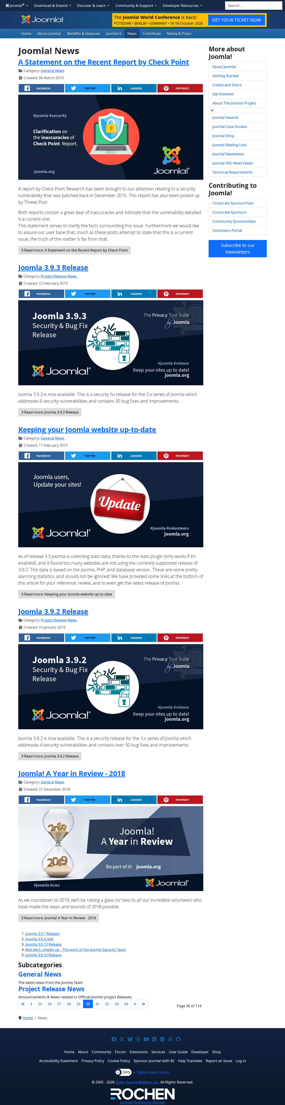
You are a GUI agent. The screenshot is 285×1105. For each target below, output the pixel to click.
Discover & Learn (92, 5)
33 (117, 1003)
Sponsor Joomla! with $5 (154, 1060)
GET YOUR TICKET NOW (236, 20)
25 (40, 1003)
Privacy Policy (92, 1060)
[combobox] (253, 5)
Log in (241, 1060)
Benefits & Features (83, 33)
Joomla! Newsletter (228, 154)
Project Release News (59, 276)
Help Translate (190, 1060)
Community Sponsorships (234, 221)
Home (26, 33)
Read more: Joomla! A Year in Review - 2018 (59, 917)
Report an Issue (219, 1060)
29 (78, 1003)
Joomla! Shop (223, 135)
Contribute (152, 33)
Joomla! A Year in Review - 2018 (71, 773)
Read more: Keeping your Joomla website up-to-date (67, 594)
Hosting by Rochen (142, 1102)
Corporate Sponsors (229, 212)
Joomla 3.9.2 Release (53, 611)
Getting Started (225, 75)
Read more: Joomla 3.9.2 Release (51, 756)
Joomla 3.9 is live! (39, 939)
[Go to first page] (23, 1004)
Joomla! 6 (113, 33)
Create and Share (227, 84)
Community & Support (134, 5)
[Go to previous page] (31, 1004)
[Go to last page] (143, 1004)
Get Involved (223, 94)
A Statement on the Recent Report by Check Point (103, 62)
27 (59, 1003)
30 (88, 1003)
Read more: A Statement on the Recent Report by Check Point (75, 250)
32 (107, 1003)
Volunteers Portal (227, 230)
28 (69, 1003)
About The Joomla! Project (234, 103)
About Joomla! (49, 33)
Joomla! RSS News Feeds (232, 163)
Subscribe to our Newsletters (238, 248)
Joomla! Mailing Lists (229, 144)
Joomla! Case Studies (229, 126)
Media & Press (179, 33)
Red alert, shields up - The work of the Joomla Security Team (75, 949)
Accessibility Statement (58, 1060)
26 (50, 1003)
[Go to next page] (135, 1004)
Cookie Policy (119, 1060)
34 (126, 1003)
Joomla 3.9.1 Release (42, 933)
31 (98, 1003)
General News (52, 70)
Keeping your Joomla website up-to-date (87, 429)
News (132, 33)
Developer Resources (181, 5)
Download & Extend (51, 5)
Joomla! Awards (225, 117)
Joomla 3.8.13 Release (43, 944)
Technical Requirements (232, 172)
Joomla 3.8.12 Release (43, 955)
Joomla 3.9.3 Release (53, 267)
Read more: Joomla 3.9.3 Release (51, 412)
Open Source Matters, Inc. (137, 1082)
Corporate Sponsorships (233, 203)
